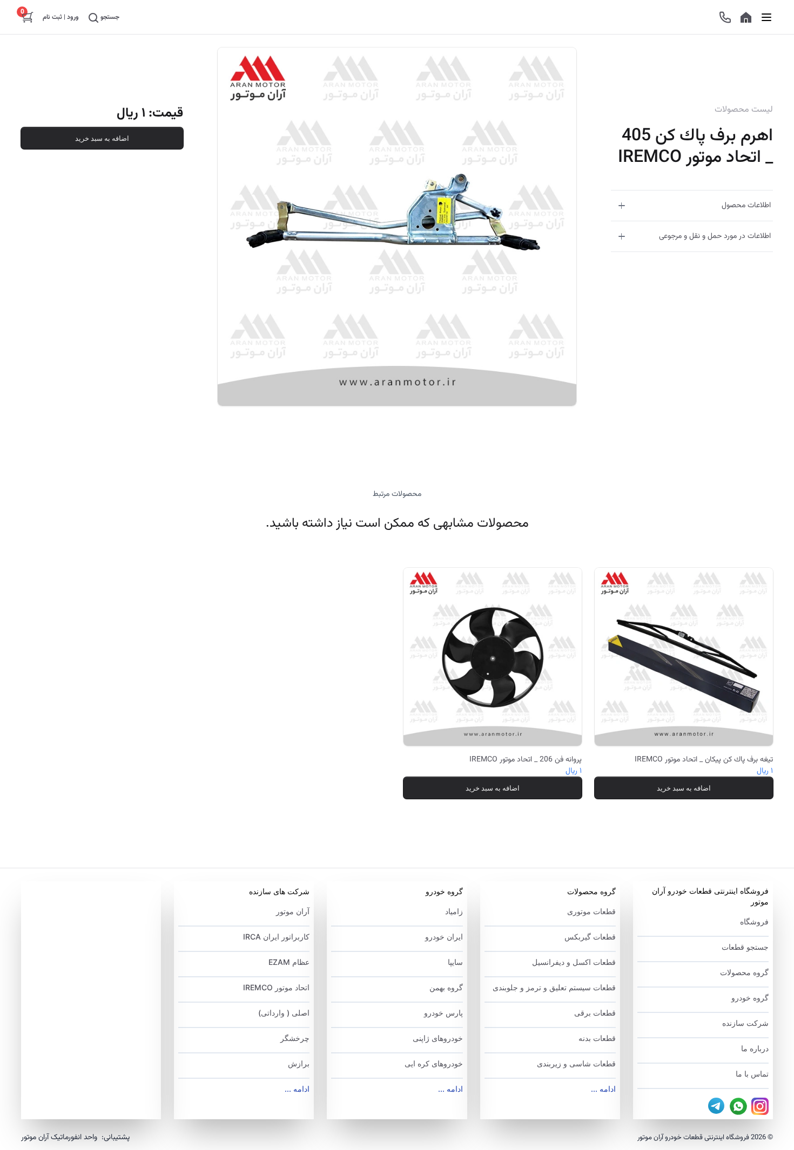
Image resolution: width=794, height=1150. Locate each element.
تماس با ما (752, 1073)
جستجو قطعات (745, 946)
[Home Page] (746, 17)
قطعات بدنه (597, 1038)
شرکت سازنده (745, 1022)
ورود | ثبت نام (61, 17)
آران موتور (292, 911)
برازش (298, 1063)
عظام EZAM (288, 962)
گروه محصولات (744, 972)
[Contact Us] (725, 17)
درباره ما (755, 1048)
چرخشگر (294, 1038)
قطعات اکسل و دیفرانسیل (574, 962)
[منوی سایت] (766, 17)
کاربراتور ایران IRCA (276, 936)
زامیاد (453, 911)
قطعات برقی (595, 1012)
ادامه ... (603, 1088)
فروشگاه (754, 921)
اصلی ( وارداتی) (283, 1012)
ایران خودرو (443, 936)
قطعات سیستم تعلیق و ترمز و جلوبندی (554, 987)
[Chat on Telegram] (716, 1106)
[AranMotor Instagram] (760, 1106)
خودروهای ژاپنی (437, 1038)
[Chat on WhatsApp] (738, 1106)
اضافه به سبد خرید (102, 138)
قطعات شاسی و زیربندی (576, 1063)
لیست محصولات (744, 110)
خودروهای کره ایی (433, 1063)
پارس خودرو (443, 1012)
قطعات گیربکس (590, 936)
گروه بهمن (445, 987)
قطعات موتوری (591, 911)
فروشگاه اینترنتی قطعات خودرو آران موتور (710, 896)
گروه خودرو (750, 997)
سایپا (455, 962)
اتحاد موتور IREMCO (276, 987)
